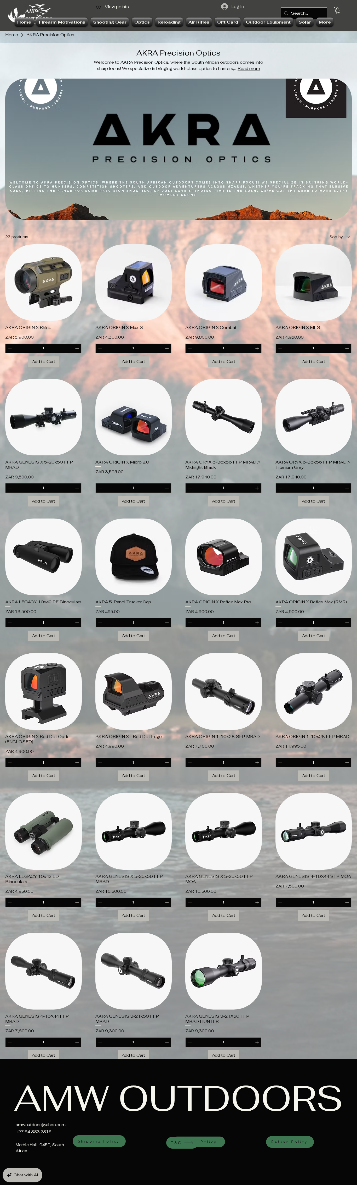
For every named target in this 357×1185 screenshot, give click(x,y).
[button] (337, 10)
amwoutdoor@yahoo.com (41, 1124)
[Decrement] (9, 348)
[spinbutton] (43, 348)
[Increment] (77, 348)
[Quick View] (43, 282)
